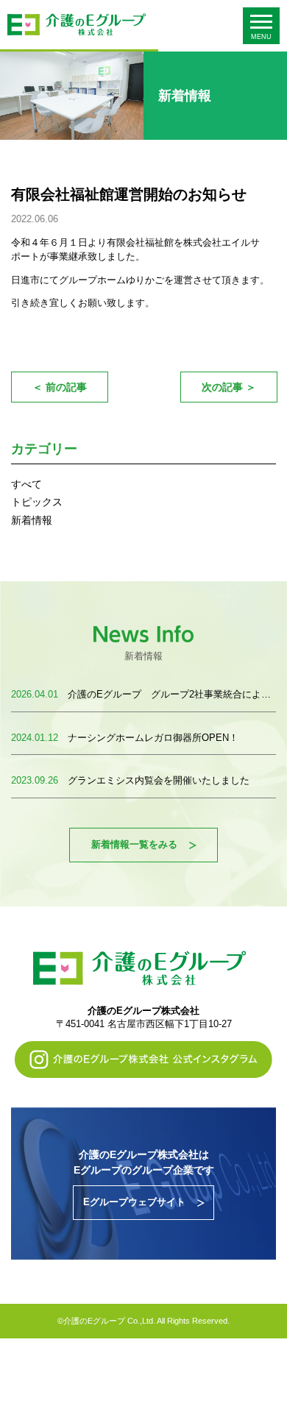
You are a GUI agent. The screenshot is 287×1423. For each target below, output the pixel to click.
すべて (26, 484)
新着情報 (31, 520)
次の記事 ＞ (229, 387)
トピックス (37, 502)
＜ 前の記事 (59, 387)
